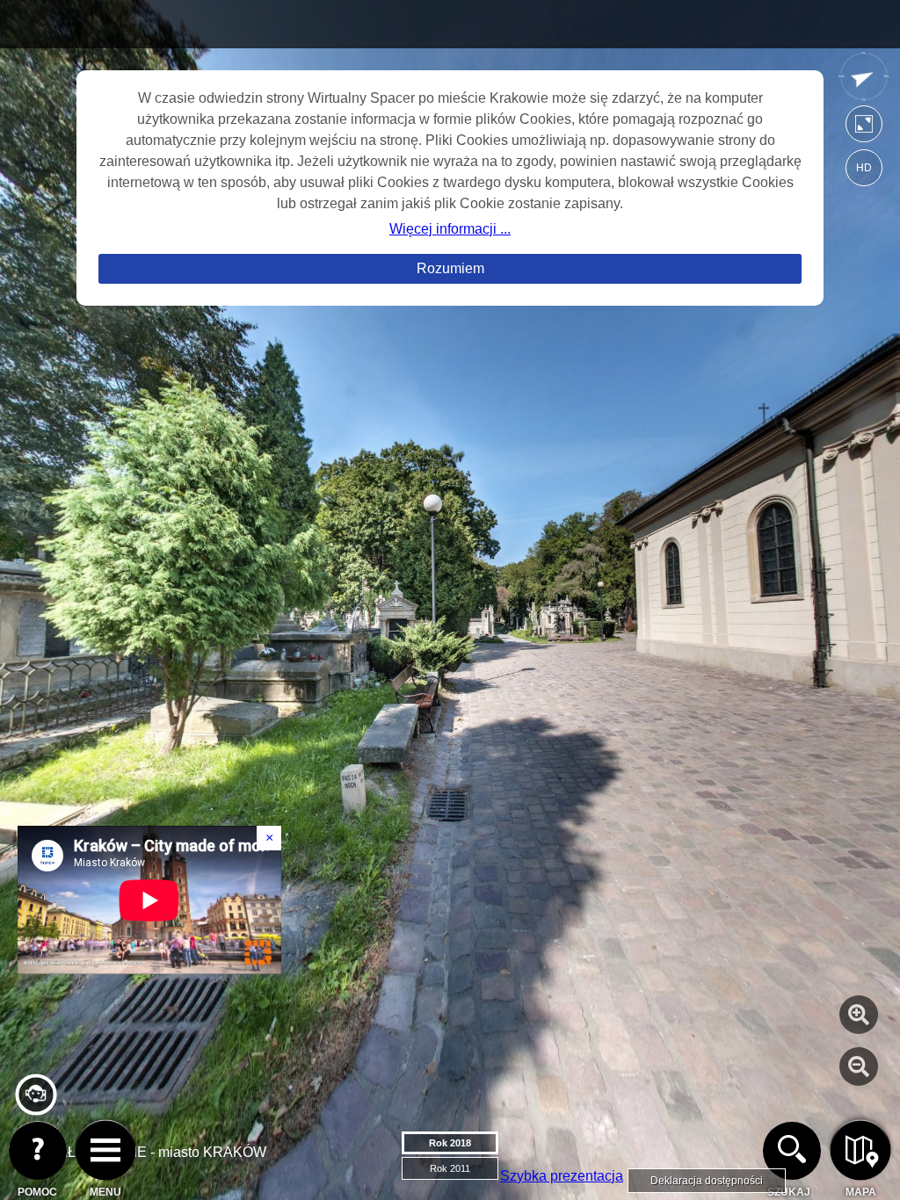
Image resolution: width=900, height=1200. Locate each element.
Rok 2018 (450, 1143)
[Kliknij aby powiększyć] (858, 1014)
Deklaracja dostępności (706, 1181)
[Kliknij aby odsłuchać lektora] (35, 1108)
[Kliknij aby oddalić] (858, 1066)
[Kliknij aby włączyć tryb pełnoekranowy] (864, 127)
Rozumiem (450, 268)
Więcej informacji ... (450, 228)
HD (864, 168)
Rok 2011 (450, 1168)
